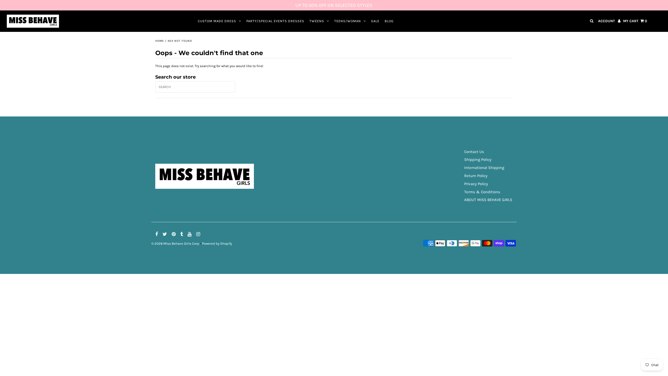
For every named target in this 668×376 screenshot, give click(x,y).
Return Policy (475, 175)
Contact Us (474, 151)
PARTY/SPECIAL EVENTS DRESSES (275, 21)
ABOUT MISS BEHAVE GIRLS (488, 199)
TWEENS (316, 21)
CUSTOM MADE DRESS (217, 21)
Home (159, 41)
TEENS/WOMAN (347, 21)
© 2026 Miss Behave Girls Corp (175, 243)
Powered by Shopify (217, 243)
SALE (375, 21)
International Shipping (484, 167)
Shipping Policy (477, 159)
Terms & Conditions (482, 192)
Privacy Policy (476, 183)
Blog (389, 21)
